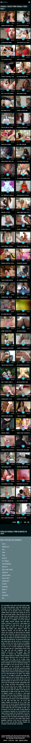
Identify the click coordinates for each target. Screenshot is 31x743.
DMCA (16, 740)
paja (3, 598)
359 (25, 522)
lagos (3, 544)
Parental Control (23, 740)
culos (3, 555)
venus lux (5, 567)
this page (11, 738)
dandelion (5, 572)
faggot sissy (5, 578)
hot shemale (5, 561)
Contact (5, 740)
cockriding (5, 595)
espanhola (5, 587)
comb (3, 552)
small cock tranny (7, 570)
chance (4, 592)
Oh (4, 2)
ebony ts (4, 590)
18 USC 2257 (11, 740)
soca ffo (4, 558)
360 (28, 522)
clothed (4, 584)
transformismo (6, 564)
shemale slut (5, 547)
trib (3, 550)
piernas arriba (6, 575)
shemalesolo (5, 581)
